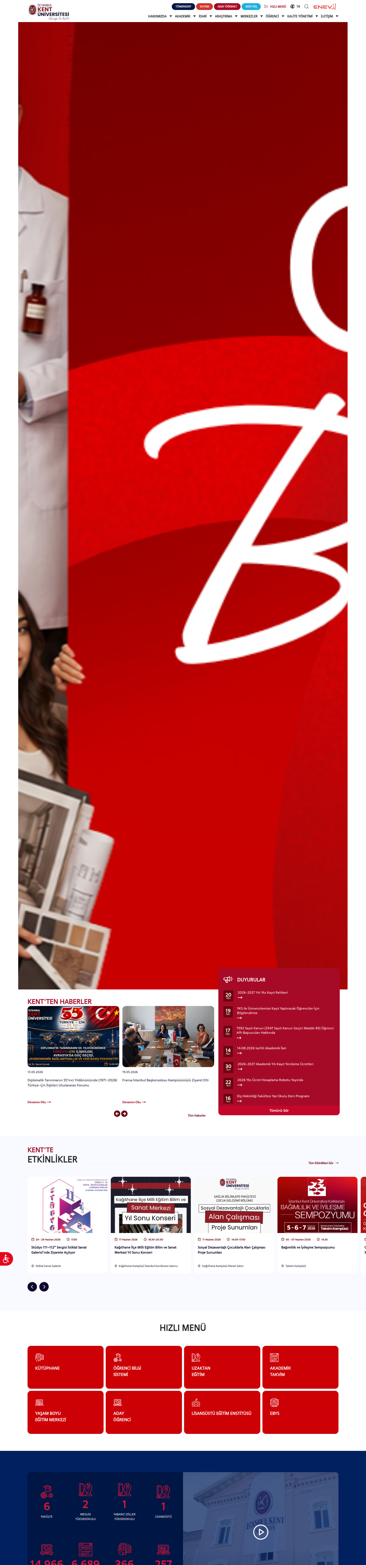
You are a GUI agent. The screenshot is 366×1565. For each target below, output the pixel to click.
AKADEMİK (183, 16)
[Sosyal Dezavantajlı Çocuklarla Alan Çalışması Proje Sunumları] (234, 1204)
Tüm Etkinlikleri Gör (320, 1162)
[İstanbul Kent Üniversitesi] (48, 12)
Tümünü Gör (279, 1110)
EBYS (274, 1413)
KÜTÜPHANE (47, 1368)
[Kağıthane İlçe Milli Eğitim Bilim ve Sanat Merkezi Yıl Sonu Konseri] (151, 1204)
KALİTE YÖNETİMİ (300, 16)
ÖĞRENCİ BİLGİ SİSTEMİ (127, 1371)
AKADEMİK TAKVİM (280, 1371)
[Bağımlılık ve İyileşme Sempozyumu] (317, 1204)
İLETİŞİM (327, 16)
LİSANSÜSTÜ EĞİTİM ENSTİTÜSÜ (221, 1413)
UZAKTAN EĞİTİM (201, 1371)
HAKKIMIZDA (158, 16)
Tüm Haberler (197, 1115)
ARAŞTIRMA (224, 16)
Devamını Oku (37, 1102)
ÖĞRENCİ (273, 16)
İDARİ (203, 16)
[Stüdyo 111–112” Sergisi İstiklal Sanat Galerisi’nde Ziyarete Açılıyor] (68, 1204)
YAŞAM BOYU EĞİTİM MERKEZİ (50, 1416)
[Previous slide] (117, 1114)
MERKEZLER (249, 16)
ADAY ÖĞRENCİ (122, 1416)
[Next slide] (124, 1114)
